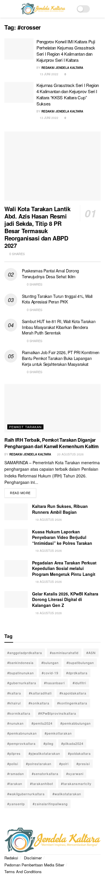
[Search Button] (98, 9)
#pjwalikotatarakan (44, 753)
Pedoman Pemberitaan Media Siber (34, 865)
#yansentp (16, 803)
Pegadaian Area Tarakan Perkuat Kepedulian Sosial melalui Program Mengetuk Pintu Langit (64, 568)
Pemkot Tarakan (25, 426)
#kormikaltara (18, 713)
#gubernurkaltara (21, 682)
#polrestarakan (38, 763)
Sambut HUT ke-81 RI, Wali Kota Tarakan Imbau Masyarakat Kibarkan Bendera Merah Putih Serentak (58, 327)
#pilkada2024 (72, 743)
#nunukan (15, 723)
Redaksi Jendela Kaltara (62, 68)
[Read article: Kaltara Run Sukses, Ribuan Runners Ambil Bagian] (16, 511)
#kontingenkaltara (72, 703)
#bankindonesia (20, 662)
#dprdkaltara (77, 672)
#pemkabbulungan (75, 723)
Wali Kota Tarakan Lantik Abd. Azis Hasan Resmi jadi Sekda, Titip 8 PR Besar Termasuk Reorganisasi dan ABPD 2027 (37, 227)
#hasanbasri (54, 682)
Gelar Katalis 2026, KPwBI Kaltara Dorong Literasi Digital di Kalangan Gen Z (65, 599)
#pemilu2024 (42, 723)
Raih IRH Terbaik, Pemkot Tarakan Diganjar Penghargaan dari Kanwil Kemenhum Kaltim (51, 443)
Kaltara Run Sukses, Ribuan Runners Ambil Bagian (60, 509)
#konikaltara (39, 703)
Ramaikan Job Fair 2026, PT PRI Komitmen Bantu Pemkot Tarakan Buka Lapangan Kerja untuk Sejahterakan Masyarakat (60, 358)
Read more (23, 491)
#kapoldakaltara (73, 693)
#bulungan (50, 662)
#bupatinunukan (20, 672)
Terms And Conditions (23, 871)
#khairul (14, 703)
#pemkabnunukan (22, 733)
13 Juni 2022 (48, 74)
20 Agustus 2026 (70, 454)
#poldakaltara (79, 753)
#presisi (83, 763)
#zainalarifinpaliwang (50, 803)
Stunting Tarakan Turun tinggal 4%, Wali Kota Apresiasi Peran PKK (57, 299)
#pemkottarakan (58, 733)
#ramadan (15, 773)
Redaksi (11, 858)
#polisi (12, 763)
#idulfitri (79, 682)
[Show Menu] (6, 9)
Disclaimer (33, 858)
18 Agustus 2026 (48, 582)
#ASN (91, 652)
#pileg (48, 743)
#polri (64, 763)
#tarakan (14, 783)
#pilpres (14, 753)
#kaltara (14, 693)
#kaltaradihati (40, 693)
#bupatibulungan (80, 662)
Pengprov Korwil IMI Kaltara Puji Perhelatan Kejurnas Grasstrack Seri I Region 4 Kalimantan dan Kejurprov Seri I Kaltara (65, 50)
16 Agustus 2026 (48, 613)
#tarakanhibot (41, 783)
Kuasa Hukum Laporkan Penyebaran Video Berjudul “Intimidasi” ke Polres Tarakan (62, 537)
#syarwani (74, 773)
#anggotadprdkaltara (24, 652)
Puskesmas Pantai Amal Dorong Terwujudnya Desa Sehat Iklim (50, 273)
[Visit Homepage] (43, 9)
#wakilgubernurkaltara (26, 793)
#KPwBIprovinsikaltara (57, 713)
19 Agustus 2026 (48, 520)
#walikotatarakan (66, 793)
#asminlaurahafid (64, 652)
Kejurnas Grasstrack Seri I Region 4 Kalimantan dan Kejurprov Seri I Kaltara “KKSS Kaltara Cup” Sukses (67, 94)
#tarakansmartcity (76, 783)
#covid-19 (50, 672)
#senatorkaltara (45, 773)
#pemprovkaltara (21, 743)
